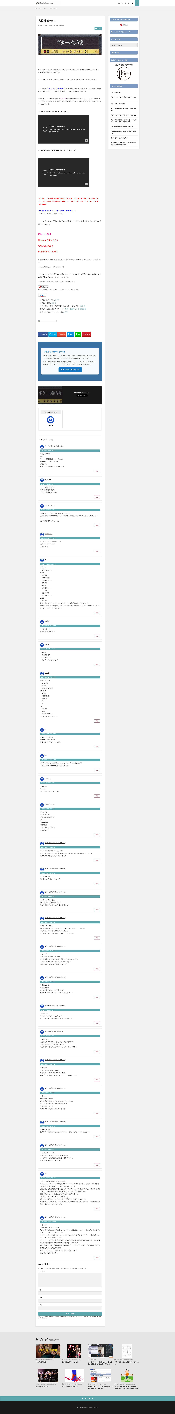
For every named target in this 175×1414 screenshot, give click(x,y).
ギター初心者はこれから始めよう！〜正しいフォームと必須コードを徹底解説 (124, 120)
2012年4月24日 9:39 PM (48, 484)
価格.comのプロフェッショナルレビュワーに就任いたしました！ (100, 1387)
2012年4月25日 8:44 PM (48, 783)
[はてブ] (70, 334)
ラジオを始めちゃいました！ (119, 138)
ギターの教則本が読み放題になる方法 (122, 126)
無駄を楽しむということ (43, 1386)
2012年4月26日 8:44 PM (48, 950)
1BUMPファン (49, 804)
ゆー (46, 729)
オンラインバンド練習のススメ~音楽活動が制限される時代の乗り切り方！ (123, 143)
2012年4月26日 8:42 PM (48, 896)
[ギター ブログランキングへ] (43, 287)
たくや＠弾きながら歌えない (54, 446)
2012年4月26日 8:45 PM (48, 981)
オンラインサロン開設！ (118, 103)
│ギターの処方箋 (116, 86)
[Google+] (61, 334)
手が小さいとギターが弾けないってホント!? (123, 115)
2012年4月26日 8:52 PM (48, 1149)
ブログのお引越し (116, 92)
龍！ (46, 755)
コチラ (57, 300)
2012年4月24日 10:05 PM (48, 538)
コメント (41, 1271)
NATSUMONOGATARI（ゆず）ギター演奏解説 (123, 109)
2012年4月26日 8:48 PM (48, 1064)
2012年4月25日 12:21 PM (48, 759)
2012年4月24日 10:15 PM (48, 564)
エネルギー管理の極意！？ (70, 1386)
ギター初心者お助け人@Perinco (55, 843)
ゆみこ (47, 673)
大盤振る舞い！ (53, 8)
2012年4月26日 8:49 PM (48, 1092)
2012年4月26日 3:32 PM (48, 809)
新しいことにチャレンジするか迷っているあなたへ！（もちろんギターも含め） (126, 1387)
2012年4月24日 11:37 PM (48, 734)
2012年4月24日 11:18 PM (48, 649)
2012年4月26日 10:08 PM (48, 1178)
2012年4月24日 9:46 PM (48, 510)
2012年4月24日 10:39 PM (48, 625)
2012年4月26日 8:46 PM (48, 1010)
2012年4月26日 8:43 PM (48, 922)
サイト (40, 1305)
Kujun (47, 644)
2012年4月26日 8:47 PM (48, 1036)
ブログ (44, 8)
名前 (39, 1290)
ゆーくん (48, 778)
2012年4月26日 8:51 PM (48, 1126)
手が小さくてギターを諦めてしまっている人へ (124, 98)
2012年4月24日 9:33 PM (48, 450)
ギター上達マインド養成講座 (75, 309)
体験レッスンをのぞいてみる (70, 369)
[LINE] (78, 334)
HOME (38, 8)
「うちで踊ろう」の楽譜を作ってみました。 (126, 1363)
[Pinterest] (86, 334)
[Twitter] (52, 334)
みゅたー (48, 479)
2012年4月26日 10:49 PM (48, 1221)
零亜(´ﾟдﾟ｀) (49, 534)
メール (40, 1297)
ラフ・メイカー (50, 505)
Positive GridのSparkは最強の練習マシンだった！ (124, 132)
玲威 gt (47, 621)
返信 (97, 471)
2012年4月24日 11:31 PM (48, 677)
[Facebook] (43, 334)
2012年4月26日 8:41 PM (48, 847)
